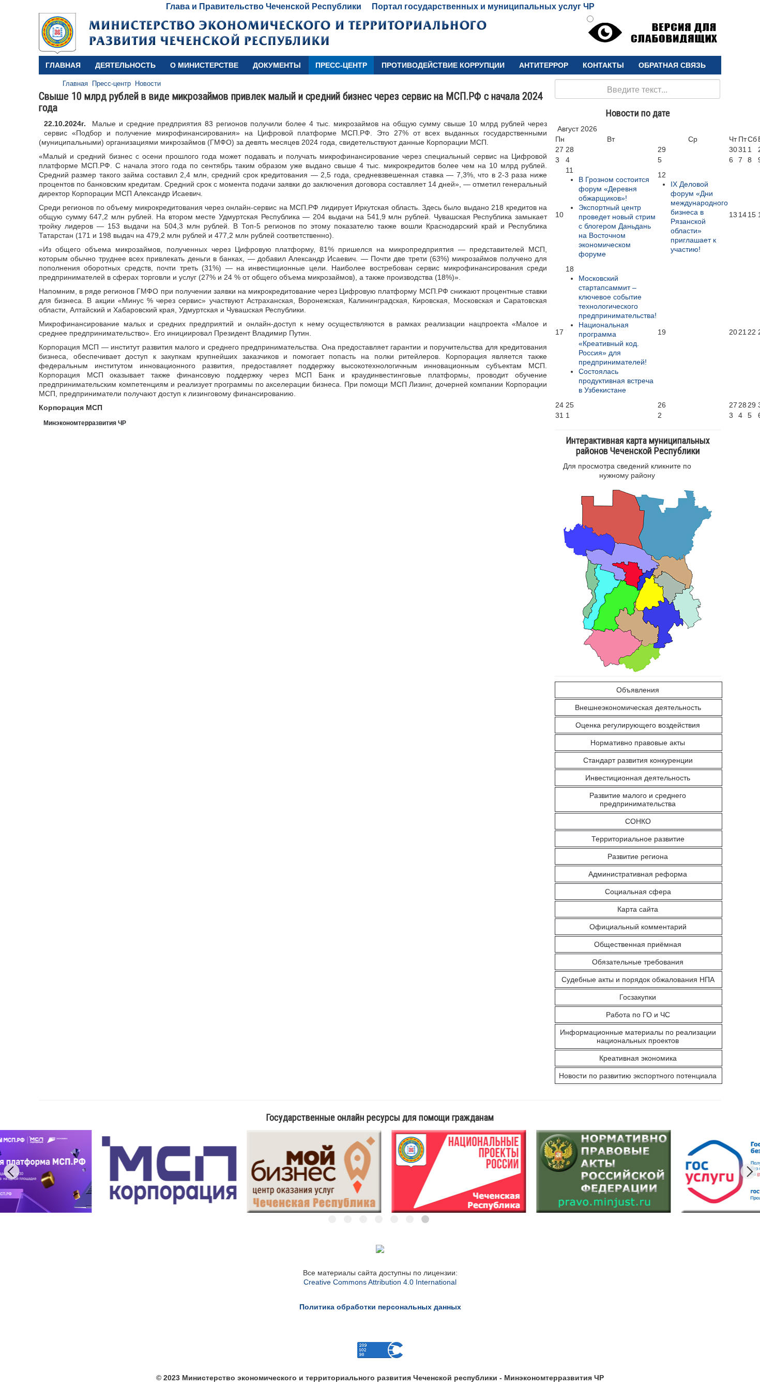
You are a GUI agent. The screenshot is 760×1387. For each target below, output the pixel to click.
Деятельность (125, 65)
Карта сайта (637, 909)
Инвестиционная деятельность (637, 778)
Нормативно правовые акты (637, 742)
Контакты (603, 65)
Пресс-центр (341, 65)
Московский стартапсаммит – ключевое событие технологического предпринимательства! (618, 297)
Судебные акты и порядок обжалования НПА (638, 979)
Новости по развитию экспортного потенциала (638, 1076)
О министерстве (204, 65)
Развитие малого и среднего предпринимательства (637, 799)
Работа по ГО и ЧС (638, 1015)
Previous (12, 1171)
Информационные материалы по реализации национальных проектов (638, 1036)
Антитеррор (543, 65)
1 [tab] (332, 1219)
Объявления (637, 690)
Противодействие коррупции (443, 65)
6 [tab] (410, 1219)
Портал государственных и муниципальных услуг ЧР (483, 6)
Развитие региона (637, 856)
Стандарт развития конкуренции (638, 760)
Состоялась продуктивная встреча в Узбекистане (616, 380)
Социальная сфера (638, 891)
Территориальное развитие (638, 839)
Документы (277, 65)
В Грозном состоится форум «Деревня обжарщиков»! (614, 188)
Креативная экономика (638, 1058)
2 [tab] (348, 1219)
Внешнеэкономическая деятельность (638, 707)
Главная (63, 65)
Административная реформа (637, 874)
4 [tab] (379, 1219)
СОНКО (638, 821)
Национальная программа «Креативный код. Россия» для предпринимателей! (613, 343)
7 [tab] (425, 1219)
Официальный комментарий (638, 927)
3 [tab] (363, 1219)
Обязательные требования (637, 962)
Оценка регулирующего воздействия (637, 725)
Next (748, 1171)
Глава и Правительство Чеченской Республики (263, 6)
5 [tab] (394, 1219)
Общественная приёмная (637, 944)
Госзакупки (637, 997)
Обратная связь (672, 65)
